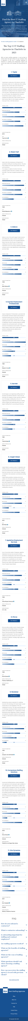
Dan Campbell (5, 903)
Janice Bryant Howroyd (7, 601)
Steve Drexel (5, 834)
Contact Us (14, 1003)
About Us (14, 999)
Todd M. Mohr (5, 441)
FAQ (14, 1006)
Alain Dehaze (5, 286)
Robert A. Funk (5, 368)
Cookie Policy (14, 1010)
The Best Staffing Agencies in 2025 (8, 41)
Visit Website (13, 75)
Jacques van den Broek (7, 754)
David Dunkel (5, 676)
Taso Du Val (5, 138)
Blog (14, 996)
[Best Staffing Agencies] (5, 990)
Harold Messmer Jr (6, 211)
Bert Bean (4, 524)
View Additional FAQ (14, 980)
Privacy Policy (14, 1013)
